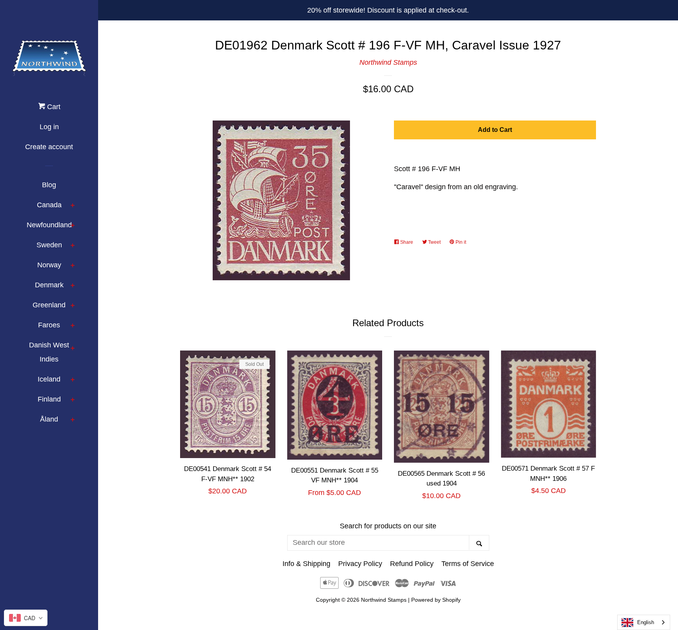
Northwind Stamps (388, 62)
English (645, 622)
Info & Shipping (306, 564)
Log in (49, 127)
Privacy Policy (360, 564)
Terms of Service (467, 564)
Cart (52, 107)
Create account (49, 147)
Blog (49, 185)
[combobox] (643, 622)
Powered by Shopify (436, 600)
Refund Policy (412, 564)
